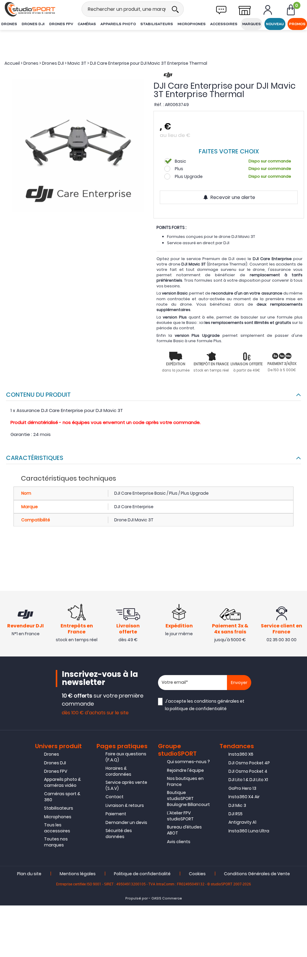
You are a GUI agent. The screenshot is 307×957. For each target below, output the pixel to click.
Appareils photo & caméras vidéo (62, 782)
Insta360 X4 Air (244, 797)
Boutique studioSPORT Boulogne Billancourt (188, 798)
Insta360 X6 (240, 754)
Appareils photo (118, 24)
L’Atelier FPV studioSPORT (180, 816)
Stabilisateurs (156, 24)
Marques (251, 24)
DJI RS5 (235, 814)
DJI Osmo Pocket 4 (247, 771)
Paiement (116, 814)
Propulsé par (136, 898)
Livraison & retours (125, 805)
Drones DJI (33, 24)
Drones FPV (61, 24)
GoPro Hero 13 (242, 788)
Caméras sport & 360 (62, 797)
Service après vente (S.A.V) (126, 785)
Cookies (197, 874)
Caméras (87, 24)
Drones (9, 24)
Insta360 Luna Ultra (248, 831)
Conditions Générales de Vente (257, 874)
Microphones (191, 24)
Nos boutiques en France (185, 781)
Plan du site (29, 874)
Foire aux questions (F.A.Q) (126, 757)
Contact (115, 797)
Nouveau (275, 24)
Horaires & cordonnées (118, 771)
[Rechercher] (175, 9)
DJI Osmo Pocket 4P (249, 763)
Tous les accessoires (57, 828)
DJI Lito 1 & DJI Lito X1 (248, 780)
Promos (297, 24)
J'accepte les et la (204, 705)
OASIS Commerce (166, 898)
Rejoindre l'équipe (185, 770)
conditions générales (216, 701)
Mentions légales (78, 874)
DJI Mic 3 (237, 805)
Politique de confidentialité (142, 874)
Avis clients (178, 842)
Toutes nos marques (56, 842)
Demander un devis (126, 822)
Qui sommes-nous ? (188, 762)
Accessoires (223, 24)
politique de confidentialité (198, 709)
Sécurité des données (119, 834)
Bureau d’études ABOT (184, 830)
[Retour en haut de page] (300, 664)
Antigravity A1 (242, 822)
